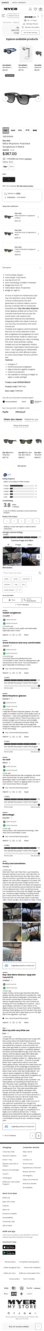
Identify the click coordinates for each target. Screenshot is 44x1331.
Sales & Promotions (30, 1180)
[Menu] (3, 15)
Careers (6, 1206)
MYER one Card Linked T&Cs (29, 1273)
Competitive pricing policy (29, 1262)
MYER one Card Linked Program (11, 1183)
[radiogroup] (22, 179)
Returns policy (10, 1262)
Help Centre (27, 1152)
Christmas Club (9, 1222)
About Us (6, 1210)
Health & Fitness (18, 22)
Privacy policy (14, 1279)
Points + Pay (7, 1160)
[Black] (5, 167)
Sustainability (8, 1218)
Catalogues (7, 1178)
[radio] (9, 179)
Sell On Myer (7, 1225)
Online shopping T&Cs (12, 1267)
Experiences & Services (32, 1168)
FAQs (25, 1156)
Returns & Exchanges (11, 1170)
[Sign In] (30, 9)
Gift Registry (27, 1176)
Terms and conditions (32, 1267)
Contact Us (27, 1160)
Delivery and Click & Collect (10, 1165)
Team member (29, 1279)
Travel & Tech (7, 22)
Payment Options (9, 1156)
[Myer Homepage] (11, 10)
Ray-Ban (6, 140)
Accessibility (27, 1187)
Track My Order (9, 1152)
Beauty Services (29, 1172)
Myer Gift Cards (9, 1202)
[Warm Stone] (11, 167)
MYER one (6, 1198)
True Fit (5, 1174)
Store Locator (28, 1164)
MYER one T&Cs (10, 1273)
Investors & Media (10, 1214)
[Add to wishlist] (38, 1327)
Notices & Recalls (29, 1184)
